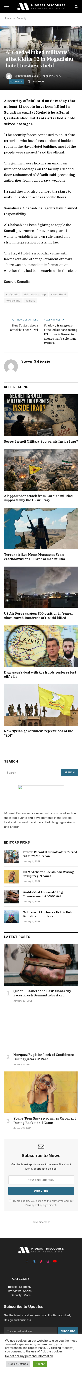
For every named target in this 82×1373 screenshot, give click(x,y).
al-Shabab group (34, 294)
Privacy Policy (33, 1205)
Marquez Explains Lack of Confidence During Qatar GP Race (43, 1057)
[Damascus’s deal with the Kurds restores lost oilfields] (41, 646)
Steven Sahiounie (28, 75)
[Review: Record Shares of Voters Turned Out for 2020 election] (11, 856)
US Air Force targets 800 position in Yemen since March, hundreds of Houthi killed (38, 615)
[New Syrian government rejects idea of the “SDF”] (41, 705)
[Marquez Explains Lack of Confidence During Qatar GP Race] (41, 1029)
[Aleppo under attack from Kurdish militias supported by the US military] (41, 470)
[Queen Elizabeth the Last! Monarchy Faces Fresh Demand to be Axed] (41, 965)
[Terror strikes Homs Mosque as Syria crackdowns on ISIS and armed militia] (41, 528)
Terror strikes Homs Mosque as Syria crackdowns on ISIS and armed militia (34, 557)
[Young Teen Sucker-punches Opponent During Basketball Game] (41, 1092)
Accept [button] (40, 1363)
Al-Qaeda (12, 294)
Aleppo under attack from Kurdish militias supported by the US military (38, 498)
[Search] (76, 6)
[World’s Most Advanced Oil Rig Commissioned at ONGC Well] (11, 896)
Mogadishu (13, 300)
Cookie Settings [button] (18, 1363)
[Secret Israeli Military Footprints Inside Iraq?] (41, 415)
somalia (30, 300)
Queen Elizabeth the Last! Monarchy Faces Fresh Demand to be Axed (42, 993)
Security (16, 81)
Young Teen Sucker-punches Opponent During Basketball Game (44, 1120)
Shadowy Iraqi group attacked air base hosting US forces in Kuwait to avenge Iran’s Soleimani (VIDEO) (60, 334)
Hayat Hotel (58, 294)
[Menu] (6, 6)
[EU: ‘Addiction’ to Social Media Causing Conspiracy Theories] (11, 876)
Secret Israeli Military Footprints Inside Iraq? (41, 441)
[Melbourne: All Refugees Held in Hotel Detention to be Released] (11, 916)
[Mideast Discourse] (41, 6)
